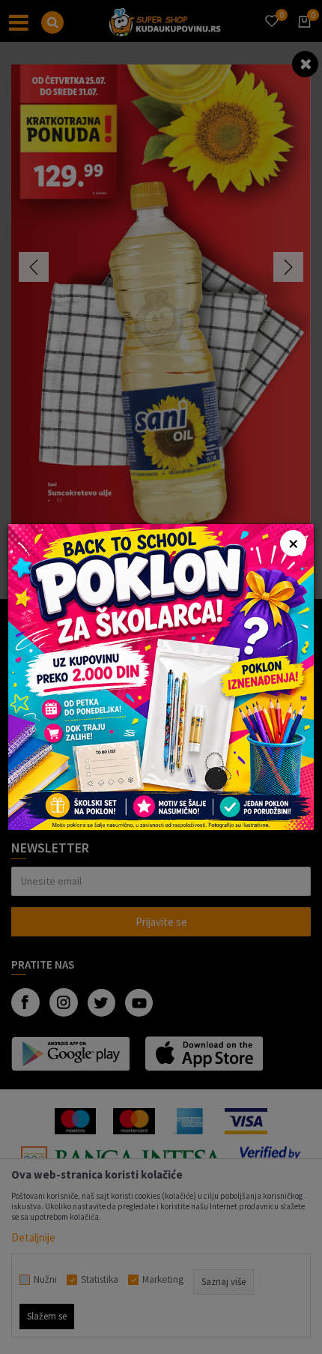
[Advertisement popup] (161, 676)
